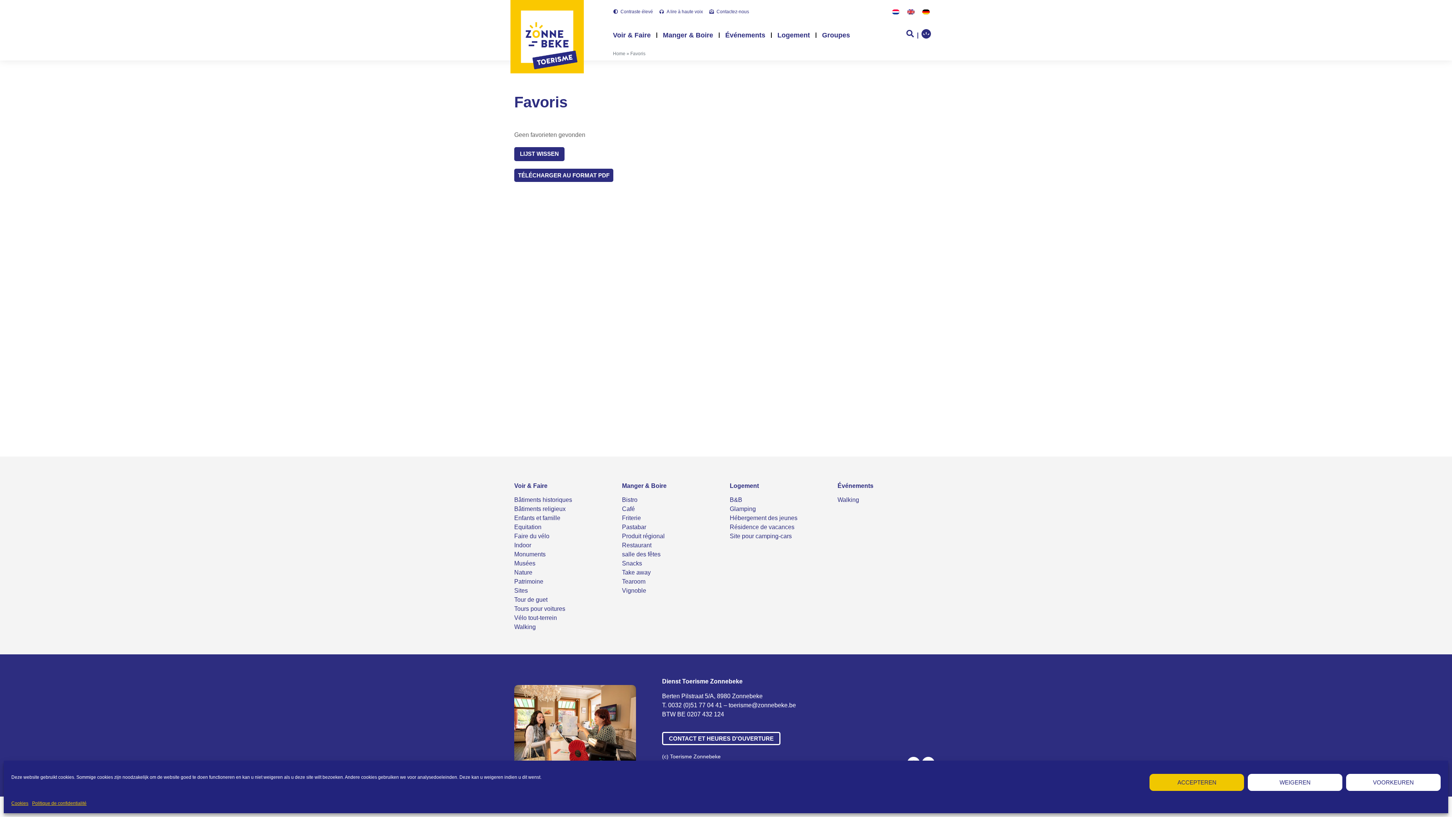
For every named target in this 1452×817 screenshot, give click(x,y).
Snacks (632, 563)
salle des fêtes (641, 554)
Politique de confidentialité (59, 803)
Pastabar (634, 527)
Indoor (522, 545)
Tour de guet (531, 599)
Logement (793, 35)
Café (628, 509)
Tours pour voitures (539, 609)
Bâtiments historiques (543, 500)
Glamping (743, 509)
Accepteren (1196, 782)
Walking (525, 627)
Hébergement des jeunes (763, 518)
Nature (523, 572)
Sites (521, 590)
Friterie (631, 518)
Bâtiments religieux (540, 509)
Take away (636, 572)
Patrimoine (528, 581)
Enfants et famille (537, 518)
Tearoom (633, 581)
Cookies (19, 803)
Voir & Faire (632, 35)
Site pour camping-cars (761, 536)
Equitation (527, 527)
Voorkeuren (1393, 782)
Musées (524, 563)
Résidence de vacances (762, 527)
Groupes (836, 35)
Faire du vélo (531, 536)
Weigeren (1295, 782)
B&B (736, 500)
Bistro (630, 500)
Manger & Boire (688, 35)
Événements (745, 35)
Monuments (530, 554)
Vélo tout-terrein (535, 618)
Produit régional (643, 536)
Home (619, 53)
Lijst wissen (539, 154)
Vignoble (634, 590)
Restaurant (637, 545)
